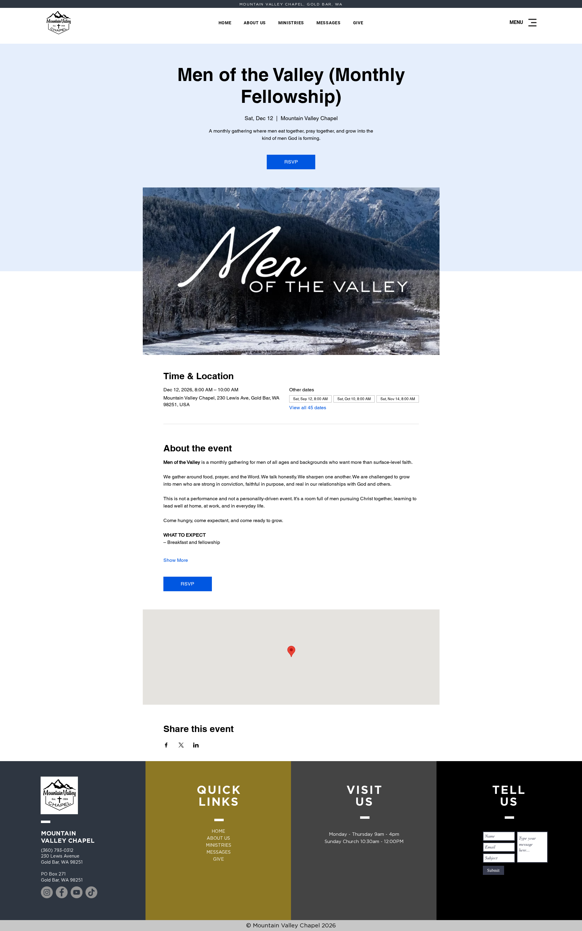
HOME (218, 831)
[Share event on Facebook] (166, 745)
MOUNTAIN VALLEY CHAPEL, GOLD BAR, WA (291, 4)
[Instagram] (47, 892)
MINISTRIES (218, 845)
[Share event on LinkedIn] (196, 745)
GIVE (218, 859)
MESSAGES (218, 852)
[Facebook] (62, 892)
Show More (175, 560)
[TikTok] (91, 892)
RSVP (291, 162)
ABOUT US (218, 838)
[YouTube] (76, 892)
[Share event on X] (181, 745)
